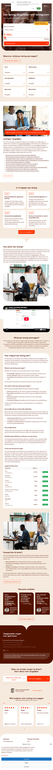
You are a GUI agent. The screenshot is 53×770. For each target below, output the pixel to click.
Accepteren (26, 759)
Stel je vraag (36, 690)
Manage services (4, 755)
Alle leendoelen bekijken (11, 60)
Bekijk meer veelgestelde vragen (13, 679)
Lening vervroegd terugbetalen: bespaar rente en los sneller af (22, 164)
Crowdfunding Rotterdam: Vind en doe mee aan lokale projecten (22, 170)
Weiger (26, 763)
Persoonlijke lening (8, 741)
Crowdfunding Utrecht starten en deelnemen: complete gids (21, 169)
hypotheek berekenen (24, 143)
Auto (28, 741)
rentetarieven (35, 255)
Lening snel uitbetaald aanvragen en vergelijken (18, 162)
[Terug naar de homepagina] (8, 6)
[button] (51, 744)
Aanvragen (45, 472)
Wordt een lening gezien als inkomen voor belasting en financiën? (22, 157)
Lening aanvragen (10, 43)
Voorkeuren (26, 766)
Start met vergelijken (26, 232)
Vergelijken (7, 72)
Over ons (7, 176)
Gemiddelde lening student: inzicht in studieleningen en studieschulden (24, 158)
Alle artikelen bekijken (25, 619)
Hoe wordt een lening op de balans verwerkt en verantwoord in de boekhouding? (26, 167)
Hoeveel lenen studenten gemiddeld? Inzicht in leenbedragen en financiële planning (27, 160)
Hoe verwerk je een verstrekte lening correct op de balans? (21, 165)
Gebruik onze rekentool (11, 581)
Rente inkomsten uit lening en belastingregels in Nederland (21, 155)
